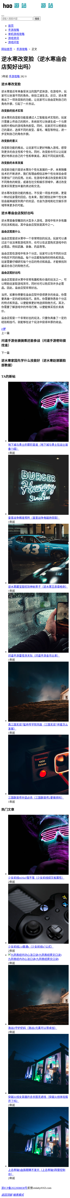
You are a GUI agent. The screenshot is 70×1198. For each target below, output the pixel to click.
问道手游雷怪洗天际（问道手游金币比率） (34, 655)
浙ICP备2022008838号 (14, 1188)
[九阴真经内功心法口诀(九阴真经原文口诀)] (35, 954)
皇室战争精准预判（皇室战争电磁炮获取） (34, 517)
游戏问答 (13, 42)
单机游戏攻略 (16, 34)
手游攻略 (13, 29)
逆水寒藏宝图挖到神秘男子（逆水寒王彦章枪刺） (38, 586)
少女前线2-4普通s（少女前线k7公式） (31, 946)
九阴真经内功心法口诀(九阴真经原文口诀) (33, 959)
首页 (11, 25)
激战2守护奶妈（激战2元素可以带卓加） (32, 1028)
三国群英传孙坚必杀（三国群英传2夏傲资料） (36, 797)
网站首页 (6, 49)
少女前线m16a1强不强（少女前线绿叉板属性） (36, 877)
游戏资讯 (13, 38)
